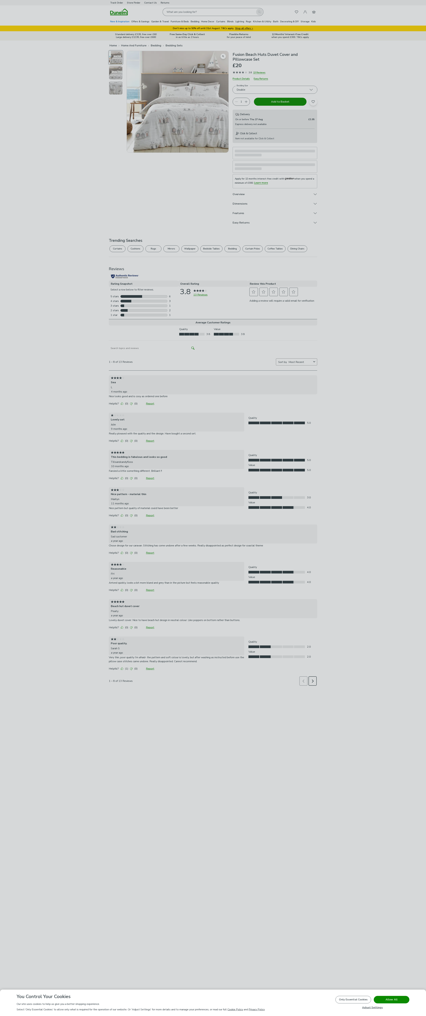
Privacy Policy (257, 1009)
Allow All (392, 999)
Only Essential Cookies (353, 999)
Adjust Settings (372, 1007)
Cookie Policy (235, 1009)
